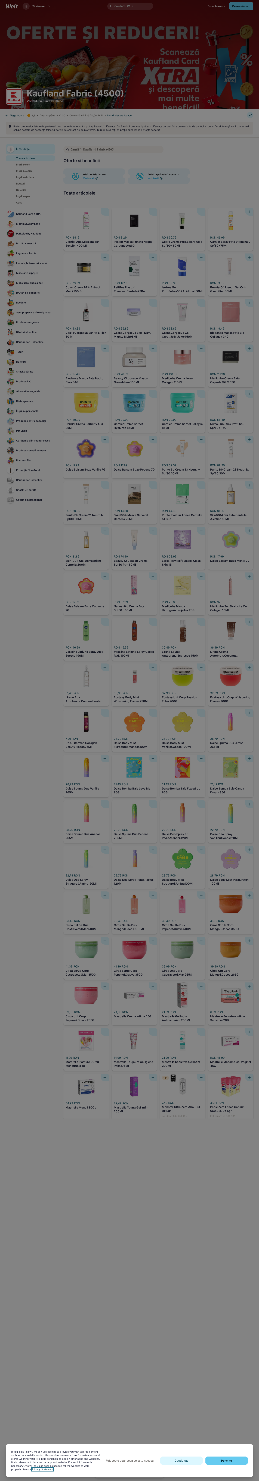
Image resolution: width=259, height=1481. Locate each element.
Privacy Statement (42, 1469)
